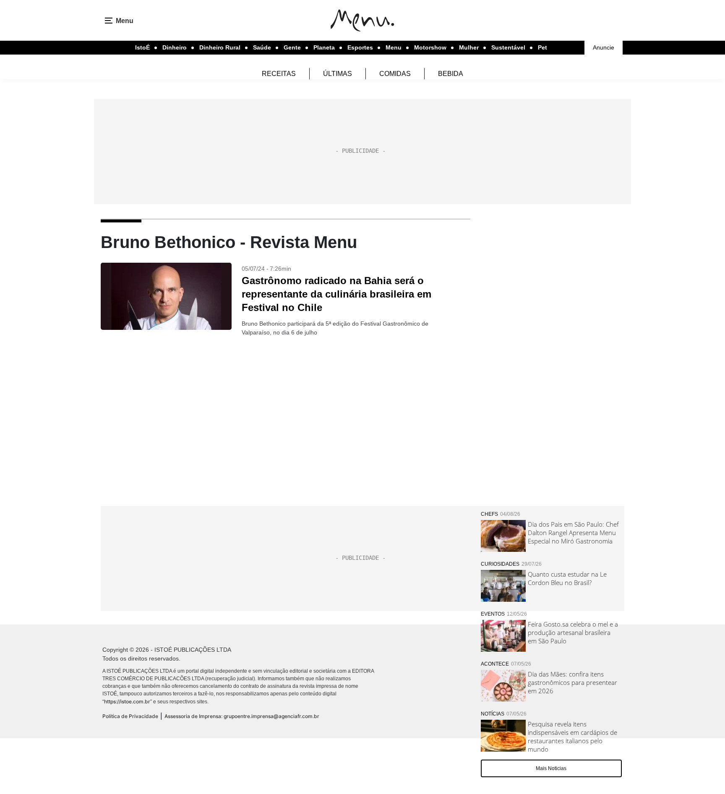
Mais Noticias (551, 768)
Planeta (324, 47)
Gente (292, 47)
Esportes (360, 47)
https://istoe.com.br (127, 701)
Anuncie (603, 47)
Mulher (469, 47)
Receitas (279, 73)
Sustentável (508, 47)
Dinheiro (174, 47)
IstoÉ (142, 47)
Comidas (395, 73)
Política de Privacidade (130, 716)
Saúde (262, 47)
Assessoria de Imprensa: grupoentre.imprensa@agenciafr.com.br (241, 716)
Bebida (450, 73)
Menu (394, 47)
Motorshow (430, 47)
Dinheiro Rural (219, 47)
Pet (542, 47)
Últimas (337, 73)
